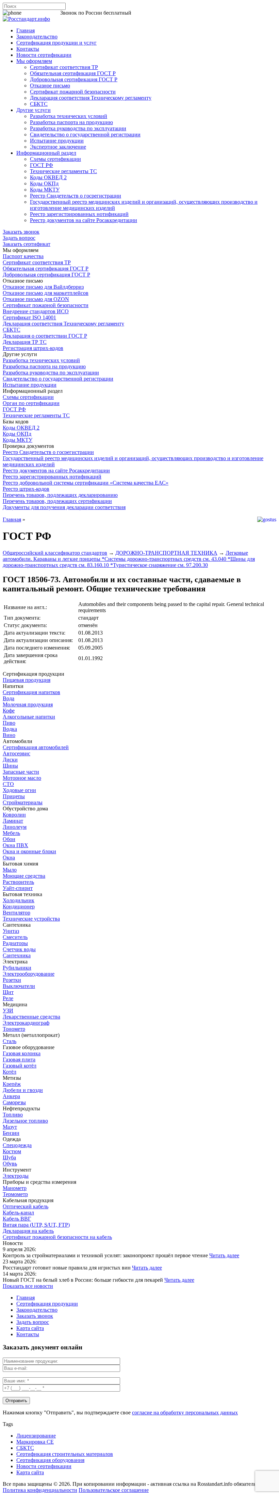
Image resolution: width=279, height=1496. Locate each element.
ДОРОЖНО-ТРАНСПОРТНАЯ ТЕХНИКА (166, 553)
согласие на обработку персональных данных (185, 1412)
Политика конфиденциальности (40, 1490)
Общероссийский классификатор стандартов (55, 553)
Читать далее (224, 1255)
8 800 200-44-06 (41, 13)
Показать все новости (28, 1286)
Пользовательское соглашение (114, 1490)
